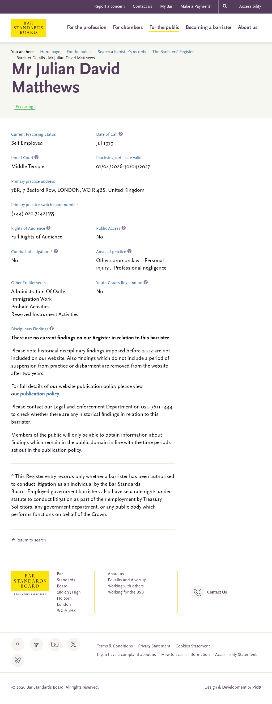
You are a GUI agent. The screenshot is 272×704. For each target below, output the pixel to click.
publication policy (39, 394)
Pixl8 (256, 687)
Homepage (50, 52)
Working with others (126, 586)
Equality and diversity (127, 580)
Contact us (142, 7)
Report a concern (109, 7)
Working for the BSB (126, 592)
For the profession (87, 27)
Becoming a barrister (209, 27)
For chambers (128, 27)
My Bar (166, 7)
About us (248, 27)
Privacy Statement (154, 646)
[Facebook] (17, 644)
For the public (164, 27)
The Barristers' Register (173, 52)
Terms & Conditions (115, 646)
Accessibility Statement (236, 655)
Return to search (30, 540)
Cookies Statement (193, 646)
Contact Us (217, 592)
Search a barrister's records (122, 52)
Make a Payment (195, 7)
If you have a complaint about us (126, 655)
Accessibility (250, 7)
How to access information (185, 655)
